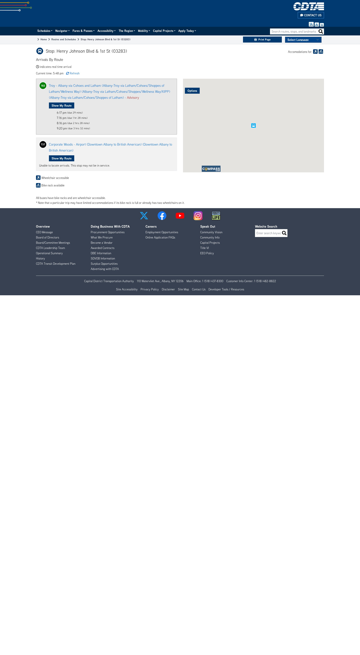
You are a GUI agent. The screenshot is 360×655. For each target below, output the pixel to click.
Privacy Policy (150, 289)
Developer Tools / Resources (226, 289)
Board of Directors (47, 237)
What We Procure (102, 237)
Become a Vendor (101, 243)
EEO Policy (207, 253)
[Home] (308, 6)
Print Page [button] (264, 39)
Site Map (183, 289)
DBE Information (101, 253)
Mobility (143, 31)
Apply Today (186, 31)
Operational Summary (49, 253)
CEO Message (44, 232)
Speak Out (207, 226)
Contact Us (312, 15)
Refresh (75, 73)
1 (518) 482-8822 (265, 281)
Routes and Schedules (63, 39)
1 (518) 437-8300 (212, 281)
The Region (126, 31)
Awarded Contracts (102, 248)
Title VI (204, 248)
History (40, 258)
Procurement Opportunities (107, 232)
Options (192, 91)
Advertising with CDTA (105, 269)
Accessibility (106, 31)
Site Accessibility (127, 289)
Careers (151, 226)
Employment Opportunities (162, 232)
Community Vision (211, 232)
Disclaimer (168, 289)
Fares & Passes (83, 31)
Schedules (44, 31)
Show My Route (62, 105)
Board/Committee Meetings (53, 243)
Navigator (61, 31)
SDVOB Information (103, 258)
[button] (144, 215)
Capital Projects (163, 31)
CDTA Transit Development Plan (55, 263)
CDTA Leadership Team (50, 248)
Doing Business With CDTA (110, 226)
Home (43, 39)
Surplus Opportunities (104, 263)
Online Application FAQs (160, 237)
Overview (43, 226)
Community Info (210, 237)
